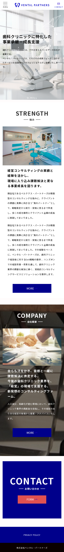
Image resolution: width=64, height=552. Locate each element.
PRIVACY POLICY (32, 534)
